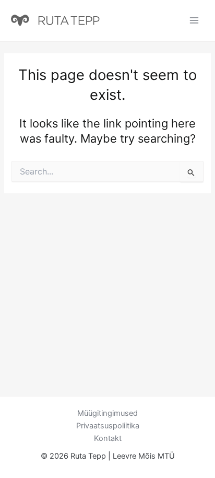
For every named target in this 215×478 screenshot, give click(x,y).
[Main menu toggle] (194, 20)
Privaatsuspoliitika (107, 425)
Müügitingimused (107, 413)
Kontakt (108, 438)
